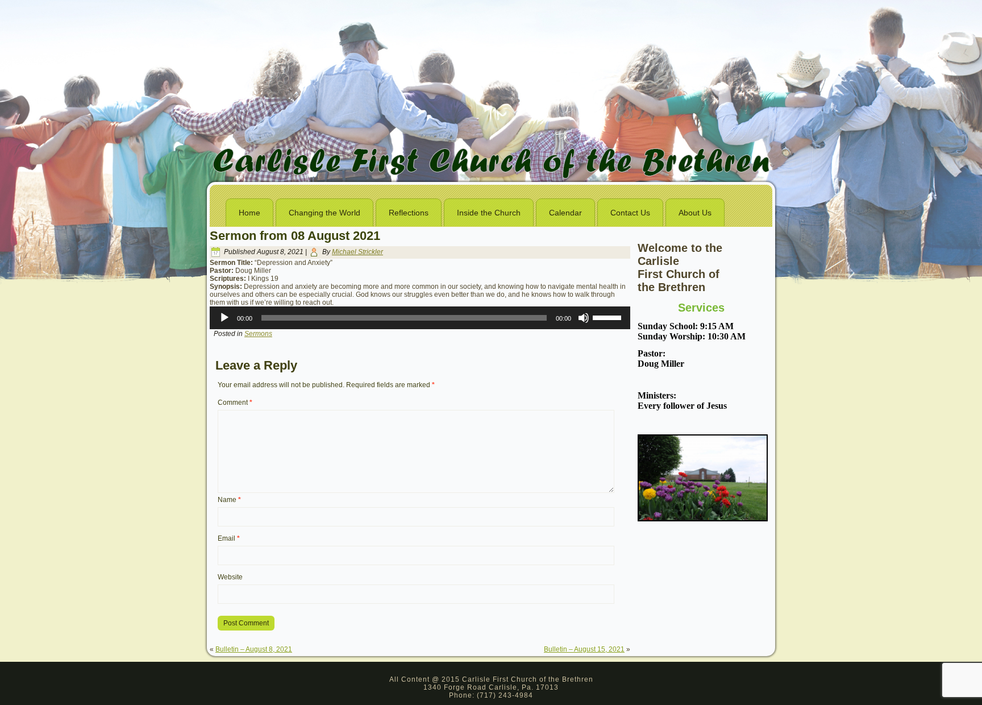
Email (229, 538)
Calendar (565, 212)
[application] (420, 317)
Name (229, 500)
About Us (695, 212)
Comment (235, 403)
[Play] (224, 318)
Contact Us (630, 212)
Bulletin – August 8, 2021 (253, 649)
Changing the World (324, 212)
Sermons (258, 334)
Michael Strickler (357, 252)
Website (230, 577)
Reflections (408, 212)
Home (249, 212)
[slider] (609, 316)
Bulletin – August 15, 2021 (584, 649)
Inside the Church (489, 212)
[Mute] (583, 318)
